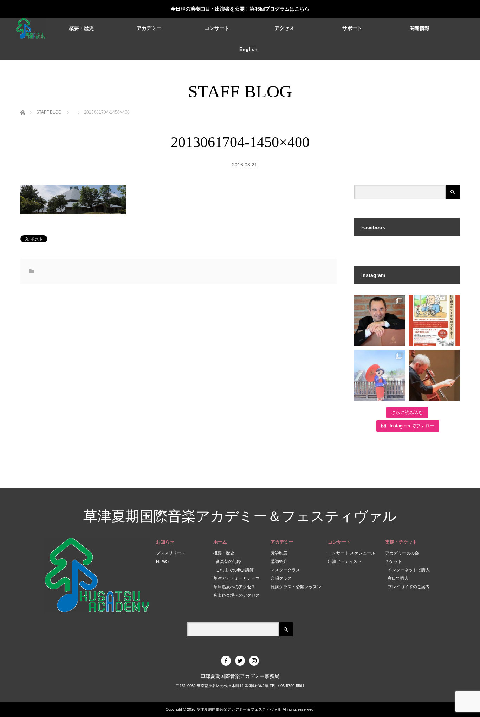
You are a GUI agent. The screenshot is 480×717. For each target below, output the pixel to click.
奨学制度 (279, 553)
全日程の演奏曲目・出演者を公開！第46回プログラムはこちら (240, 9)
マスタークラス (285, 569)
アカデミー (149, 28)
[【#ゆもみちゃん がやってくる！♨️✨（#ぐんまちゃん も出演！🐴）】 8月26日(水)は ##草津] (379, 375)
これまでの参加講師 (235, 569)
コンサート (217, 28)
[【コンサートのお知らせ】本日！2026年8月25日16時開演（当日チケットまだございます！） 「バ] (379, 320)
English (248, 49)
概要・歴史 (81, 28)
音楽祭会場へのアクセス (236, 595)
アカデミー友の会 (402, 553)
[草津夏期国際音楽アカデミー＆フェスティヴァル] (30, 28)
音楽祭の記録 (228, 561)
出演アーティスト (345, 561)
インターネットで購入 (409, 569)
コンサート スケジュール (351, 553)
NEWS (162, 561)
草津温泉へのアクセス (234, 586)
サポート (352, 28)
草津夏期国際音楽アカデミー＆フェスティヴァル (240, 516)
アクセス (284, 28)
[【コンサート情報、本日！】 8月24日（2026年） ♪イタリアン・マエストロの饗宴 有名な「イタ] (434, 375)
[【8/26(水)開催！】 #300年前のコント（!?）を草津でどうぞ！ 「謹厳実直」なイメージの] (434, 320)
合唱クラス (281, 578)
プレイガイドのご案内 (409, 586)
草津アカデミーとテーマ (236, 578)
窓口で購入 (398, 578)
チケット (393, 561)
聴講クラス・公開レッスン (296, 586)
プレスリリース (171, 553)
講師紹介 (279, 561)
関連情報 (419, 28)
